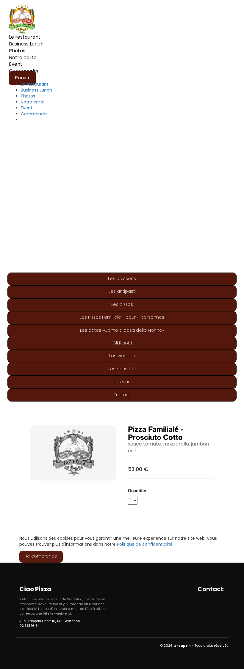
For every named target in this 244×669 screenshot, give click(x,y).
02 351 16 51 (29, 626)
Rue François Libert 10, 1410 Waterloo (49, 621)
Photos (17, 51)
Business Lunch (26, 44)
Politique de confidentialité (145, 544)
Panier (22, 78)
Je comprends (41, 556)
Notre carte (23, 58)
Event (15, 64)
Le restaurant (24, 37)
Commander (34, 114)
